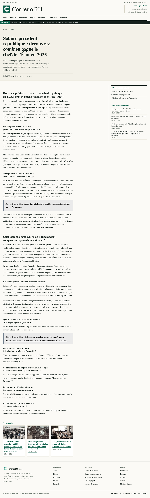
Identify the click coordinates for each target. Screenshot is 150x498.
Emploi (32, 18)
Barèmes (63, 18)
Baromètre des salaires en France (122, 91)
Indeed (134, 493)
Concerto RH (27, 9)
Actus (5, 18)
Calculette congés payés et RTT (121, 95)
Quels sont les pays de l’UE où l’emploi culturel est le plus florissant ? (128, 126)
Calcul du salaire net (91, 471)
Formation (23, 18)
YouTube (126, 493)
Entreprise (42, 18)
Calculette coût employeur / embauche (124, 98)
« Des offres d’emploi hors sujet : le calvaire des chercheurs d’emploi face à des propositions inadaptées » (127, 134)
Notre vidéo (142, 493)
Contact (122, 480)
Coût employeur (90, 480)
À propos (123, 477)
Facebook (114, 493)
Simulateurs (53, 18)
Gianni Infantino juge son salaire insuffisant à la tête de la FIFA (128, 118)
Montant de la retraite (92, 484)
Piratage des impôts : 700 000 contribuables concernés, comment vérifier (126, 111)
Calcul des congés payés (93, 474)
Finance (13, 18)
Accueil (5, 29)
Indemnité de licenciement (93, 477)
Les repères (4, 22)
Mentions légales (126, 484)
